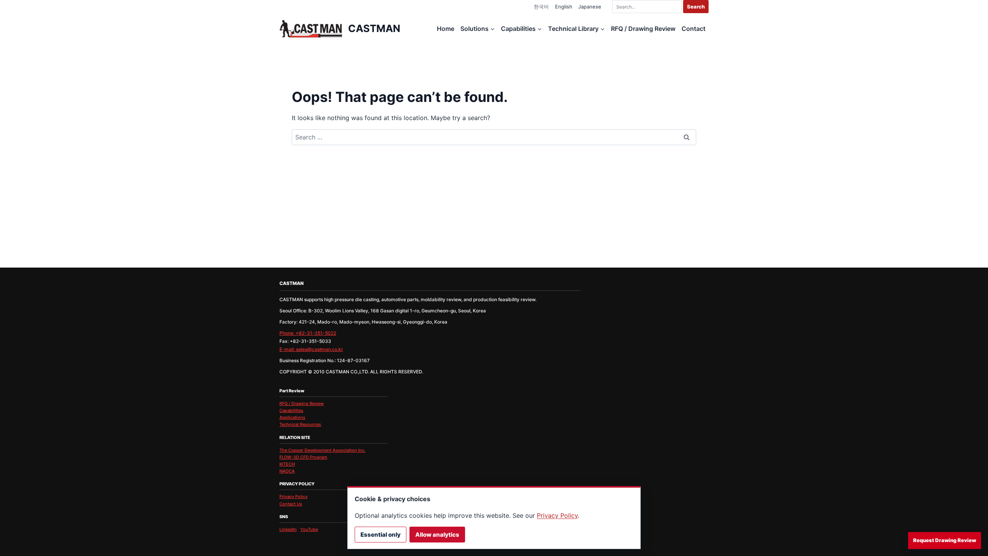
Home (445, 28)
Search (696, 6)
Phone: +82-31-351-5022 (307, 333)
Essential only (380, 534)
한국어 (541, 6)
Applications (292, 417)
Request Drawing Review (944, 540)
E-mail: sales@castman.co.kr (311, 349)
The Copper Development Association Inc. (322, 450)
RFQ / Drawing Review (643, 28)
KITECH (287, 464)
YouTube (309, 529)
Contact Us (290, 504)
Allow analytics (437, 534)
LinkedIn (288, 529)
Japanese (589, 6)
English (563, 6)
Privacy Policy (293, 496)
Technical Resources (300, 424)
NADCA (287, 471)
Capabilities (291, 410)
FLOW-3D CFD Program (303, 457)
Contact (693, 28)
